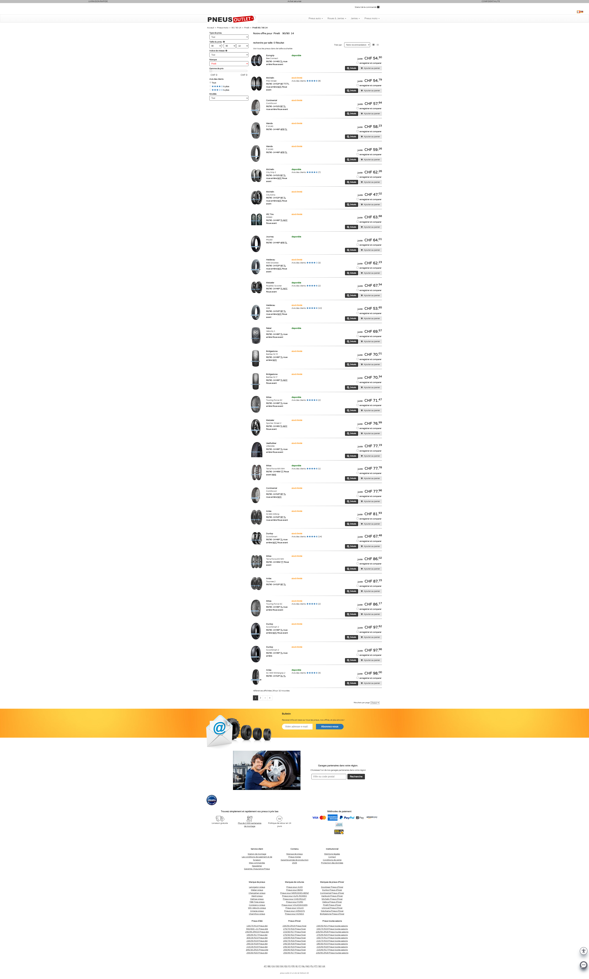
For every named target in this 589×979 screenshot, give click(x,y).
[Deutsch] (581, 12)
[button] (583, 951)
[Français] (578, 12)
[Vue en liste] (373, 45)
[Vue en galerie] (378, 45)
